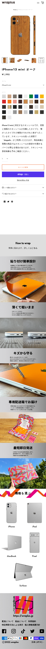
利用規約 (32, 621)
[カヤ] (4, 107)
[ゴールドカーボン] (42, 107)
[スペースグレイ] (15, 96)
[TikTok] (23, 631)
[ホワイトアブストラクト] (9, 117)
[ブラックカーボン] (4, 112)
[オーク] (26, 102)
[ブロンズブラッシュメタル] (20, 112)
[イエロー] (42, 96)
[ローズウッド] (20, 102)
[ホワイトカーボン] (9, 112)
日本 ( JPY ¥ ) (37, 642)
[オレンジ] (9, 102)
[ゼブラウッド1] (31, 102)
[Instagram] (13, 631)
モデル (4, 81)
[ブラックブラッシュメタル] (42, 112)
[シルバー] (4, 96)
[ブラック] (20, 96)
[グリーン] (31, 96)
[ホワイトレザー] (26, 107)
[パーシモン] (9, 107)
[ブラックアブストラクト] (4, 117)
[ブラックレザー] (15, 107)
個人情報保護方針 (32, 625)
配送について (7, 621)
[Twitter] (32, 631)
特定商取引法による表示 (12, 625)
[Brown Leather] (31, 107)
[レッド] (4, 102)
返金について (21, 621)
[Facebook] (4, 631)
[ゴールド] (9, 96)
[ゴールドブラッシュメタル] (36, 112)
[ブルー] (36, 96)
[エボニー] (36, 102)
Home (15, 9)
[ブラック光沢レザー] (20, 107)
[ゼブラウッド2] (42, 102)
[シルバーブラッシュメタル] (26, 112)
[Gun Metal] (15, 112)
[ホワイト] (26, 96)
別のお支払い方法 (23, 180)
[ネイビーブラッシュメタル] (31, 112)
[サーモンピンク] (15, 102)
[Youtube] (42, 631)
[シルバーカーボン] (36, 107)
